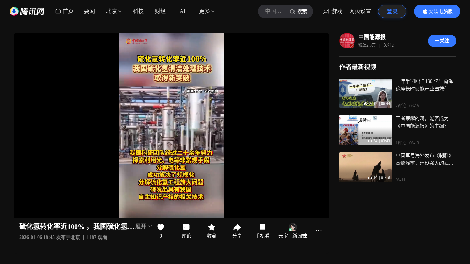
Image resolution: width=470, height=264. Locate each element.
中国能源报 (372, 37)
